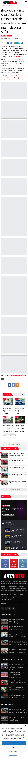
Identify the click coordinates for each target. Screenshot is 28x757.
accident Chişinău (8, 379)
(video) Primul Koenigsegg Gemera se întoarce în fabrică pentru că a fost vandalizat (17, 627)
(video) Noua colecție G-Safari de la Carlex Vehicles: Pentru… (17, 482)
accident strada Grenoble (17, 379)
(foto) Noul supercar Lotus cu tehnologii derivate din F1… (16, 454)
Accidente (4, 35)
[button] (25, 725)
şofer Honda (23, 381)
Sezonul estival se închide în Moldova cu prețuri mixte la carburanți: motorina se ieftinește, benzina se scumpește (18, 635)
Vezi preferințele (14, 751)
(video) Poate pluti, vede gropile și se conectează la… (17, 475)
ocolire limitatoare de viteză (14, 381)
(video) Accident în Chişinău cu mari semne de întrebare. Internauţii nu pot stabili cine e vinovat (13, 78)
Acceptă (14, 743)
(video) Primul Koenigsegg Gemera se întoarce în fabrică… (17, 461)
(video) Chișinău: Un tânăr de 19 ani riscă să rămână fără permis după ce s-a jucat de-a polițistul (17, 695)
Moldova (9, 35)
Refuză (14, 747)
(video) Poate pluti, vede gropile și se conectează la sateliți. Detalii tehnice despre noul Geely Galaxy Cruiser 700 (18, 643)
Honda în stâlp (4, 381)
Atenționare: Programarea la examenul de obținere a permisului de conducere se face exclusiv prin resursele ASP (17, 675)
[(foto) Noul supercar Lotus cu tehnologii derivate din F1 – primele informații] (4, 455)
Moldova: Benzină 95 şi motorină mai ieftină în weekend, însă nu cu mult (17, 682)
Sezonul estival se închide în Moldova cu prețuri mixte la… (16, 468)
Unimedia (19, 56)
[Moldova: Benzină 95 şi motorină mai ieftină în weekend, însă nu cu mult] (4, 682)
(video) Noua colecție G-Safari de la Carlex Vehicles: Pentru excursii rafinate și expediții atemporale (18, 650)
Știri (4, 399)
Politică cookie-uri (13, 755)
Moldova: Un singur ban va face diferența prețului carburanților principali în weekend (17, 689)
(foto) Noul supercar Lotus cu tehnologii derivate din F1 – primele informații (16, 621)
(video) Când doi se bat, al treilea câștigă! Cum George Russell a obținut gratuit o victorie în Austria (17, 667)
